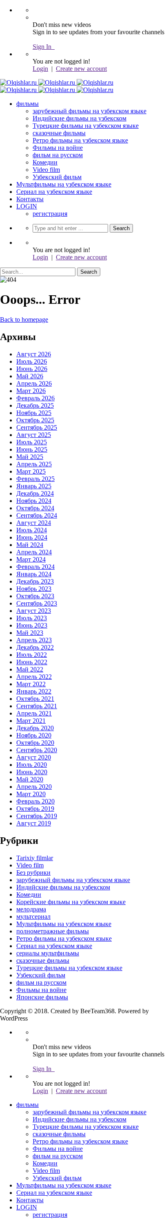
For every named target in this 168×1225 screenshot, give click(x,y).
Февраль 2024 (35, 566)
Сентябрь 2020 (36, 749)
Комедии (45, 162)
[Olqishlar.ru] (56, 82)
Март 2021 (31, 720)
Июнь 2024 (31, 537)
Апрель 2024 (34, 552)
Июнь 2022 (31, 662)
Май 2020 (29, 779)
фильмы (27, 103)
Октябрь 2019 (35, 808)
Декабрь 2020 (35, 727)
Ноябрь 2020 (33, 735)
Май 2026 (29, 376)
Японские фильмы (42, 997)
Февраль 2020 (35, 801)
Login (40, 68)
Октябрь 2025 (35, 420)
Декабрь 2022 (35, 647)
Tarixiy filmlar (34, 857)
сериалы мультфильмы (47, 953)
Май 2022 (29, 669)
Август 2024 (33, 522)
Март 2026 (31, 390)
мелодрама (31, 909)
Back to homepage (24, 319)
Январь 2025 (33, 486)
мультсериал (33, 916)
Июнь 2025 (31, 449)
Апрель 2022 (34, 676)
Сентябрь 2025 (36, 427)
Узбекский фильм (57, 176)
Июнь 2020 (31, 771)
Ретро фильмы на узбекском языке (80, 140)
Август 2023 (33, 610)
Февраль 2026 (35, 398)
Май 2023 (29, 632)
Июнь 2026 (31, 368)
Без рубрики (33, 872)
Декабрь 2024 (35, 493)
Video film (46, 169)
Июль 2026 (31, 361)
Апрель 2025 (34, 464)
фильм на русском (58, 154)
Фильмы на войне (58, 147)
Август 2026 (33, 354)
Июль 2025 (31, 442)
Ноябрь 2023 (33, 588)
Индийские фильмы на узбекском (79, 118)
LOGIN (26, 206)
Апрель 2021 (34, 713)
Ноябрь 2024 (33, 500)
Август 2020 (33, 757)
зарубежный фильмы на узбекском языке (89, 111)
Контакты (30, 198)
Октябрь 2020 (35, 742)
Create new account (81, 68)
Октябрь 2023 (35, 596)
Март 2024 (31, 559)
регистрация (50, 213)
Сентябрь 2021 (36, 706)
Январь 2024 (33, 574)
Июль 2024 (31, 530)
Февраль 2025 (35, 478)
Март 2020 (31, 793)
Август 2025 (33, 434)
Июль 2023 (31, 618)
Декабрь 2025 (35, 405)
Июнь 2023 (31, 625)
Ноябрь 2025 (33, 412)
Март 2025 (31, 471)
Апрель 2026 (34, 383)
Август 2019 (33, 823)
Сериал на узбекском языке (54, 191)
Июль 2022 (31, 654)
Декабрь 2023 (35, 581)
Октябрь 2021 (35, 698)
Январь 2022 (33, 691)
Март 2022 (31, 684)
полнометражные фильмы (52, 931)
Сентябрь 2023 (36, 603)
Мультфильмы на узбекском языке (63, 184)
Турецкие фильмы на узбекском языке (86, 125)
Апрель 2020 (34, 786)
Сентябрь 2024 (36, 515)
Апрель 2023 (34, 640)
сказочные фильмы (59, 133)
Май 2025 (29, 456)
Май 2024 (29, 544)
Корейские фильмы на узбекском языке (71, 901)
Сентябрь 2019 (36, 815)
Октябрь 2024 (35, 508)
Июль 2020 (31, 764)
